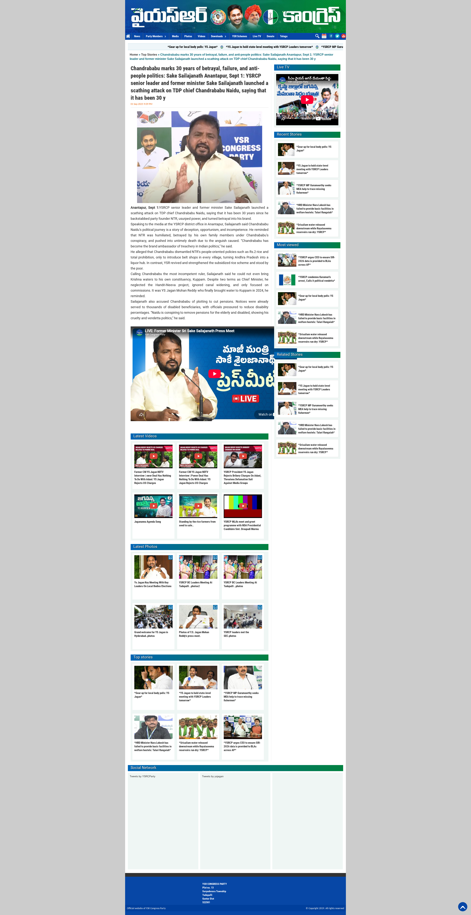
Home (128, 36)
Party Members (154, 36)
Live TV (257, 36)
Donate (270, 36)
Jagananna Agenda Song (147, 521)
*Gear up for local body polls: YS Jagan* (143, 47)
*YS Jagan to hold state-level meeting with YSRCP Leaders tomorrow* (219, 47)
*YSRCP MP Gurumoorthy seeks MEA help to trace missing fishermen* (316, 47)
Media (175, 36)
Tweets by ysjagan (213, 776)
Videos (201, 36)
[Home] (235, 16)
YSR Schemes (239, 36)
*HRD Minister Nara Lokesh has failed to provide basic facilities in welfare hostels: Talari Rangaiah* (152, 746)
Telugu (283, 36)
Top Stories (149, 54)
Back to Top (462, 906)
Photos (188, 36)
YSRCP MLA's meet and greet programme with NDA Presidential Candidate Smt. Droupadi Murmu (242, 525)
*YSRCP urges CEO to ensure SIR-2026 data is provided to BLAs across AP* (242, 746)
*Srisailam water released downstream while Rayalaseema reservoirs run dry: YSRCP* (196, 746)
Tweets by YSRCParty (142, 776)
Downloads (217, 36)
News (137, 36)
